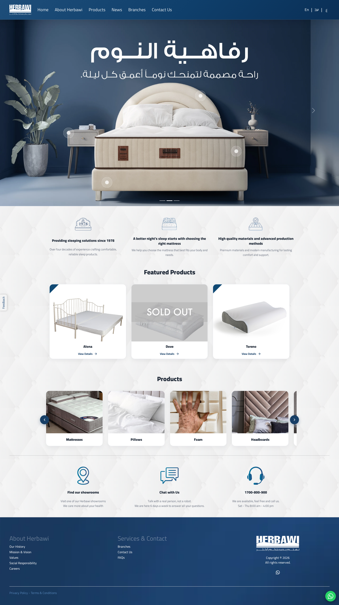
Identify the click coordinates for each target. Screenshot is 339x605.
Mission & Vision (20, 552)
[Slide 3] (177, 200)
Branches (137, 9)
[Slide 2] (169, 200)
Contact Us (162, 9)
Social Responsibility (23, 563)
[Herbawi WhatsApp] (278, 572)
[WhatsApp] (330, 596)
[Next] (294, 419)
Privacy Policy (18, 593)
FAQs (121, 557)
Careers (14, 568)
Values (13, 557)
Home (42, 9)
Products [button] (97, 9)
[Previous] (44, 419)
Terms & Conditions (44, 593)
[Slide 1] (162, 200)
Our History (17, 546)
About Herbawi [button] (68, 9)
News (117, 9)
